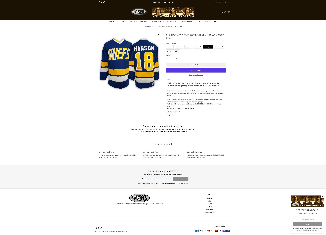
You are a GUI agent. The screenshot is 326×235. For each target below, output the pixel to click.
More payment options (196, 75)
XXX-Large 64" (219, 47)
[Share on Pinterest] (172, 115)
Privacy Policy (209, 210)
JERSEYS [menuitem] (132, 21)
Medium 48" (179, 47)
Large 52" (188, 47)
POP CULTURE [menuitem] (172, 21)
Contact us (169, 112)
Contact (209, 207)
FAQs (209, 201)
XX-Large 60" (207, 47)
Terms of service (209, 212)
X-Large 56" (198, 47)
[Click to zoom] (159, 34)
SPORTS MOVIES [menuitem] (187, 21)
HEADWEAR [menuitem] (144, 21)
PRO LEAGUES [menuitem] (202, 21)
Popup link (177, 112)
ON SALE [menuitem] (215, 21)
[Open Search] (222, 12)
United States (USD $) (220, 2)
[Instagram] (101, 2)
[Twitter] (104, 2)
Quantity (168, 55)
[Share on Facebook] (167, 115)
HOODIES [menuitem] (122, 21)
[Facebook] (99, 2)
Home (145, 26)
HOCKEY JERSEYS (152, 26)
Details (168, 79)
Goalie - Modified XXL (173, 51)
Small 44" (169, 47)
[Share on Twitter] (170, 115)
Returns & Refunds (209, 204)
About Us (209, 198)
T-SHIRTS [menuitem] (111, 21)
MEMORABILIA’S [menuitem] (157, 21)
